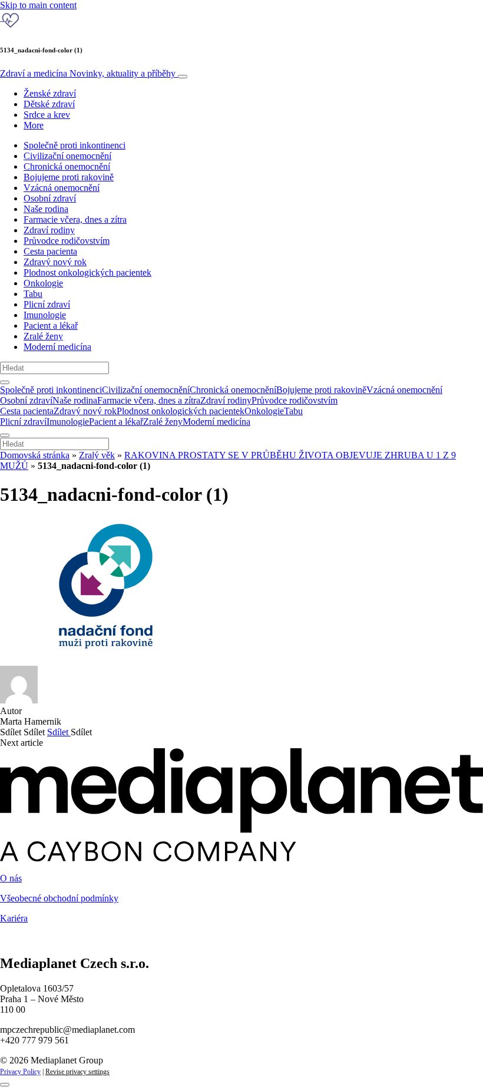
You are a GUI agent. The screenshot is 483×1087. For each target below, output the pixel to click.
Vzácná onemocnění (62, 188)
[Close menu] (4, 435)
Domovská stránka (35, 455)
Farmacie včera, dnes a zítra (75, 219)
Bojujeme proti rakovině (69, 177)
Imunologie (45, 315)
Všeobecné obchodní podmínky (59, 898)
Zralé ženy (43, 336)
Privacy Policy (20, 1072)
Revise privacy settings (77, 1072)
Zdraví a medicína (88, 73)
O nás (11, 878)
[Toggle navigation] (182, 76)
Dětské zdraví (49, 104)
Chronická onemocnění (67, 166)
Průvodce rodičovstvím (67, 241)
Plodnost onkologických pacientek (87, 272)
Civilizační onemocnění (67, 156)
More (34, 125)
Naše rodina (46, 209)
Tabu (33, 294)
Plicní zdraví (47, 304)
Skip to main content (38, 5)
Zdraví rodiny (49, 230)
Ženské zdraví (50, 93)
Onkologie (43, 283)
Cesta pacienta (50, 251)
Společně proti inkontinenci (74, 145)
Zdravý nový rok (55, 262)
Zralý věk (97, 455)
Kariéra (14, 918)
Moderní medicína (57, 347)
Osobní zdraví (50, 198)
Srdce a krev (47, 115)
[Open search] (4, 382)
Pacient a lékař (51, 326)
